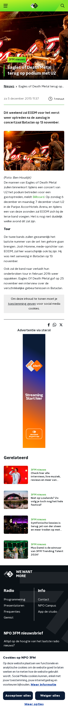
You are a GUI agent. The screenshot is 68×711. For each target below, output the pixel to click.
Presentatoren (14, 605)
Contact (43, 599)
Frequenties (12, 611)
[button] (5, 5)
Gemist (8, 617)
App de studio (47, 611)
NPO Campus (47, 605)
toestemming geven (22, 303)
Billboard (38, 197)
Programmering (14, 599)
